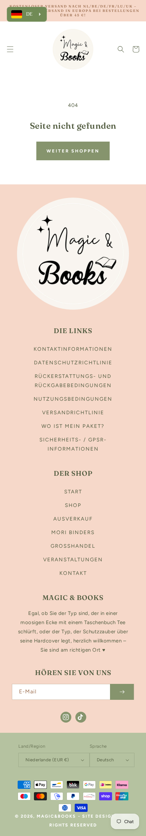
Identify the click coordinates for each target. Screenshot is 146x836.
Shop (73, 505)
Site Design (98, 816)
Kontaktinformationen (73, 349)
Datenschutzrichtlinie (73, 363)
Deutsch (105, 759)
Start (73, 492)
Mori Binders (73, 532)
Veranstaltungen (73, 560)
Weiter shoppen (73, 150)
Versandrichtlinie (73, 413)
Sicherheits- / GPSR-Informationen (73, 444)
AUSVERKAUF (73, 519)
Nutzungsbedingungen (73, 399)
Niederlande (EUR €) (47, 759)
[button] (10, 49)
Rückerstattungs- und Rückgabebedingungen (73, 380)
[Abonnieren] (122, 692)
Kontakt (73, 573)
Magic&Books (56, 816)
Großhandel (73, 546)
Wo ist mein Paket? (73, 426)
